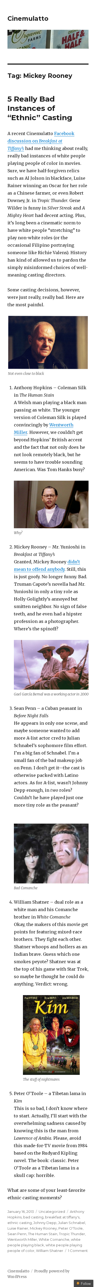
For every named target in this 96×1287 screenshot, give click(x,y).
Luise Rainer (17, 1228)
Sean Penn (16, 1234)
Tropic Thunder (72, 1234)
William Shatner (49, 1250)
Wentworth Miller (22, 1239)
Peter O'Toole (70, 1228)
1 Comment (78, 1250)
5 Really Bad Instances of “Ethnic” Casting (39, 108)
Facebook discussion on (40, 141)
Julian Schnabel (71, 1223)
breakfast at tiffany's (62, 1217)
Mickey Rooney (43, 1228)
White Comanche (54, 1239)
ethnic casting (19, 1223)
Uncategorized (52, 1211)
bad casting (33, 1217)
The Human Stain (42, 1234)
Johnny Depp (45, 1223)
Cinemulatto (27, 18)
